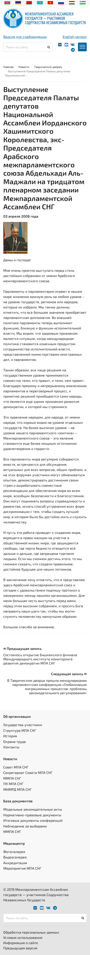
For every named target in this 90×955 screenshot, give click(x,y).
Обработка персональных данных (31, 932)
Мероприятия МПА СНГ (22, 868)
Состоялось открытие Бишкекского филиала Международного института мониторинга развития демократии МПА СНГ (40, 659)
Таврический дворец (48, 67)
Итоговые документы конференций (32, 820)
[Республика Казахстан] (40, 2)
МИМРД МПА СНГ (17, 789)
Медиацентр (14, 843)
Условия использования (22, 937)
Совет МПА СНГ (15, 767)
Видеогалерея (15, 857)
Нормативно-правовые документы (32, 815)
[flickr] (60, 45)
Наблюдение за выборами (25, 826)
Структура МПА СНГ (19, 730)
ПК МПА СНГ (13, 784)
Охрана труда (14, 741)
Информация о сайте (20, 943)
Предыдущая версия (20, 948)
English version (75, 37)
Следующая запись (67, 674)
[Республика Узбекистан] (83, 2)
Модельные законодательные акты (32, 809)
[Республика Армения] (18, 2)
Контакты (11, 747)
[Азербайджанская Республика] (7, 2)
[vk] (72, 45)
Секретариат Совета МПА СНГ (27, 772)
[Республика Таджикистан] (72, 2)
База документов (18, 801)
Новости (23, 67)
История (10, 736)
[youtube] (66, 45)
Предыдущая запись (24, 648)
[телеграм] (73, 50)
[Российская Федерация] (61, 2)
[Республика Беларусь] (29, 2)
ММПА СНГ (12, 778)
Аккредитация (15, 863)
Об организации (17, 716)
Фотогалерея (14, 851)
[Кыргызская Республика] (50, 2)
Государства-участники (22, 725)
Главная (8, 67)
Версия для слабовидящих (25, 37)
